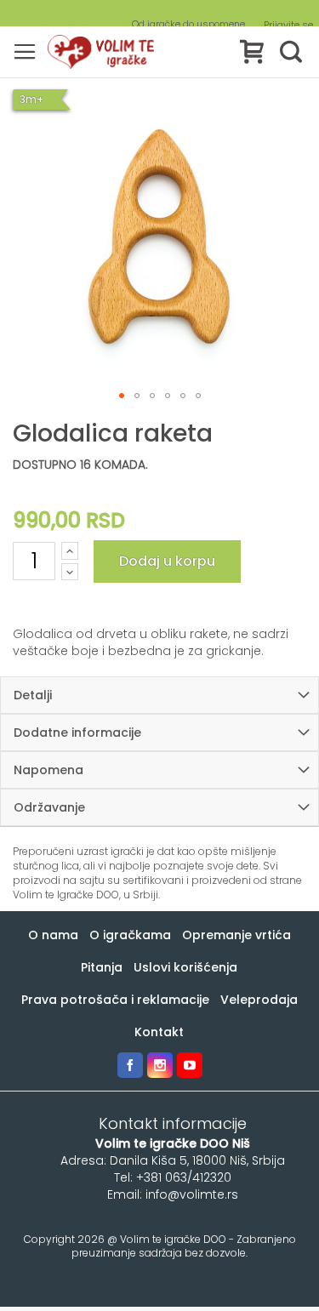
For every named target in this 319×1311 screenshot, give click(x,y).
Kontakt (159, 1031)
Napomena (48, 769)
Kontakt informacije (173, 1123)
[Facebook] (130, 1065)
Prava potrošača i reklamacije (115, 999)
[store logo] (101, 52)
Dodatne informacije (77, 732)
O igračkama (130, 934)
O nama (53, 934)
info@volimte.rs (191, 1194)
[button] (121, 395)
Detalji (33, 695)
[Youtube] (189, 1065)
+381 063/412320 (183, 1177)
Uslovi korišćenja (185, 967)
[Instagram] (160, 1065)
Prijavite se (288, 25)
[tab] (159, 695)
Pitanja (101, 967)
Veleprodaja (259, 999)
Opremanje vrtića (236, 934)
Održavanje (49, 807)
